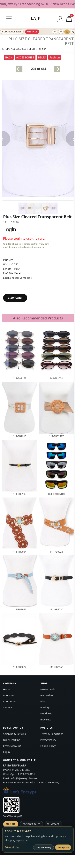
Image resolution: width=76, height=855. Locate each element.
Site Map (8, 707)
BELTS (32, 48)
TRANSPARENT (60, 39)
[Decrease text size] (54, 32)
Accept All (63, 847)
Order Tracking (11, 740)
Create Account (12, 746)
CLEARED (36, 39)
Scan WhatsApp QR (12, 816)
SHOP (5, 48)
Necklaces (46, 713)
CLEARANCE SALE (11, 31)
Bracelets (45, 719)
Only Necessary (43, 847)
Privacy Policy (48, 740)
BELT (69, 43)
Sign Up (11, 824)
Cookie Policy (48, 746)
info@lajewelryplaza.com (25, 778)
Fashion (42, 48)
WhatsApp (53, 824)
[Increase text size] (61, 32)
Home (6, 689)
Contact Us (9, 701)
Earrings (45, 707)
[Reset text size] (67, 32)
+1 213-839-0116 (25, 774)
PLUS (13, 39)
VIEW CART (15, 297)
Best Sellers (46, 695)
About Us (8, 695)
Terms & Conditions (51, 734)
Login (9, 229)
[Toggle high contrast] (73, 32)
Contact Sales (32, 824)
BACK (8, 57)
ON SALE (32, 31)
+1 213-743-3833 (21, 770)
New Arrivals (47, 689)
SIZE (23, 39)
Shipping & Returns (14, 734)
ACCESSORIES (18, 48)
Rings (43, 701)
